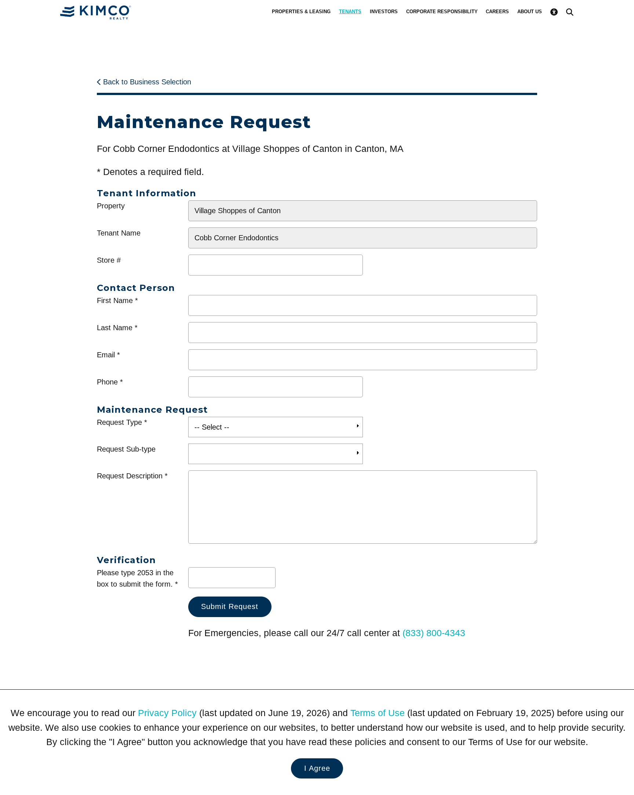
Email (106, 355)
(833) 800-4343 (433, 633)
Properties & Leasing (301, 11)
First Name (115, 300)
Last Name (114, 328)
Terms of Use (377, 713)
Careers (497, 11)
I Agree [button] (317, 768)
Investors (384, 11)
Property (111, 206)
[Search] (569, 12)
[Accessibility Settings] (554, 12)
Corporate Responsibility (442, 11)
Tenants (350, 11)
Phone (107, 382)
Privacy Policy (167, 713)
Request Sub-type (126, 449)
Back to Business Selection (147, 82)
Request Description (130, 476)
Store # (109, 260)
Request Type (119, 422)
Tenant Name (119, 233)
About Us (529, 11)
